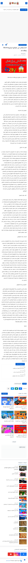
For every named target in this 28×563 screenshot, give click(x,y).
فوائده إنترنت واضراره (14, 9)
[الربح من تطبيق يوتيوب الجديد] (23, 486)
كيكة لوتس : (15, 522)
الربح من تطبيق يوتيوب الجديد (12, 486)
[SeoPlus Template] (21, 561)
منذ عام (21, 366)
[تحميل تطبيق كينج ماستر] (23, 492)
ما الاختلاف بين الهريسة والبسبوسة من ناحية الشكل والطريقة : (10, 542)
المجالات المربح (15, 473)
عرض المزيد (4, 393)
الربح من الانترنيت (22, 44)
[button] (20, 388)
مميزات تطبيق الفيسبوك (13, 498)
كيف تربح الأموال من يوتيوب (18, 368)
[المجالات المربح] (23, 474)
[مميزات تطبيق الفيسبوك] (23, 498)
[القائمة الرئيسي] (26, 3)
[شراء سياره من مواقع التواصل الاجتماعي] (23, 468)
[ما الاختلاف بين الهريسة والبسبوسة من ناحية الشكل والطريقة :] (23, 541)
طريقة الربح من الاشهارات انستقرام (11, 504)
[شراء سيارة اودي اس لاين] (23, 517)
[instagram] (17, 554)
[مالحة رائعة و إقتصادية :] (23, 535)
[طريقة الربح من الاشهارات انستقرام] (23, 505)
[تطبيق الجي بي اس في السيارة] (23, 480)
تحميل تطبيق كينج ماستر (13, 492)
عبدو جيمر (8, 560)
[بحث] (2, 3)
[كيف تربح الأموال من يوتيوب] (23, 511)
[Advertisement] (14, 27)
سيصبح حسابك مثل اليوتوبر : (18, 376)
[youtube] (11, 554)
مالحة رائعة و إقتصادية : (13, 535)
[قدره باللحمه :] (23, 529)
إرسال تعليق (22, 447)
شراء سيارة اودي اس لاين (19, 372)
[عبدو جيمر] (14, 3)
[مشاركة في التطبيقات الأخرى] (8, 388)
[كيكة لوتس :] (23, 523)
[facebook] (24, 554)
